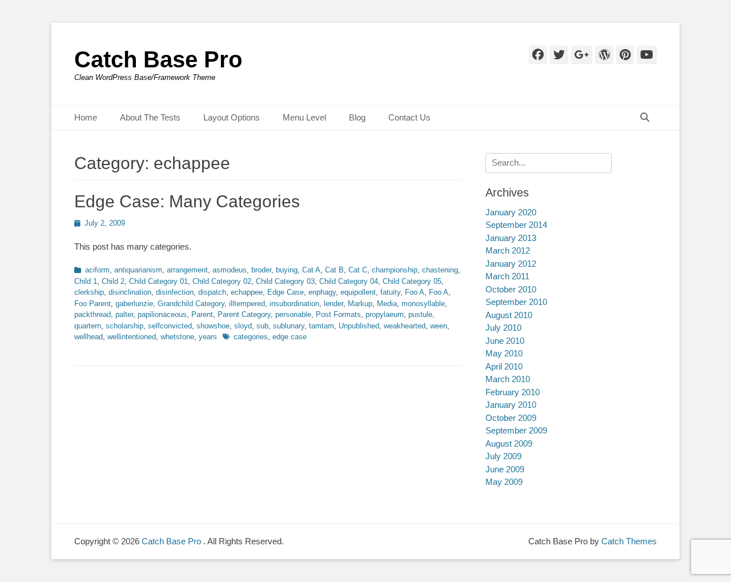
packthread (92, 314)
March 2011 (507, 276)
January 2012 (510, 263)
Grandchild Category (191, 303)
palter (124, 314)
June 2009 (504, 469)
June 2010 (504, 341)
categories (251, 336)
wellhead (88, 336)
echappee (247, 292)
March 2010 (507, 379)
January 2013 (510, 238)
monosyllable (423, 303)
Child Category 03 (285, 281)
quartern (87, 326)
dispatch (212, 292)
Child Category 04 (348, 281)
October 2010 (510, 289)
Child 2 (113, 281)
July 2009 (503, 456)
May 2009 (504, 482)
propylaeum (385, 314)
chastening (440, 270)
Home (85, 117)
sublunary (288, 326)
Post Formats (338, 314)
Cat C (357, 270)
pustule (420, 314)
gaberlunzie (134, 303)
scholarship (124, 326)
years (208, 336)
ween (438, 326)
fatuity (390, 292)
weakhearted (404, 326)
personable (293, 314)
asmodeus (229, 270)
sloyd (243, 326)
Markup (360, 303)
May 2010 (504, 353)
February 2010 (512, 392)
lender (333, 303)
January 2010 (510, 405)
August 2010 (508, 315)
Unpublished (359, 326)
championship (394, 270)
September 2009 (516, 430)
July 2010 (503, 327)
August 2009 (508, 443)
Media (387, 303)
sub (262, 326)
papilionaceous (162, 314)
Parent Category (244, 314)
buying (287, 270)
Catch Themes (629, 541)
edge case (289, 336)
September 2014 (516, 225)
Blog (357, 117)
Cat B (334, 270)
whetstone (177, 336)
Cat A (311, 270)
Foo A (414, 292)
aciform (97, 270)
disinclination (130, 292)
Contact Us (409, 117)
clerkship (89, 292)
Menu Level (304, 117)
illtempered (247, 303)
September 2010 (516, 302)
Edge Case (285, 292)
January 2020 (510, 212)
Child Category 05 (412, 281)
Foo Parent (92, 303)
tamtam (321, 326)
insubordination (294, 303)
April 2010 (504, 366)
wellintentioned (131, 336)
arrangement (187, 270)
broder (261, 270)
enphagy (322, 292)
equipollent (358, 292)
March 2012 (507, 250)
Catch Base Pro (158, 59)
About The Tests (150, 117)
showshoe (213, 326)
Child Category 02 (221, 281)
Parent (202, 314)
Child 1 (85, 281)
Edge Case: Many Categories (187, 201)
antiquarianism (138, 270)
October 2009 (510, 418)
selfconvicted (170, 326)
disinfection (175, 292)
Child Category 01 (158, 281)
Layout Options (231, 117)
